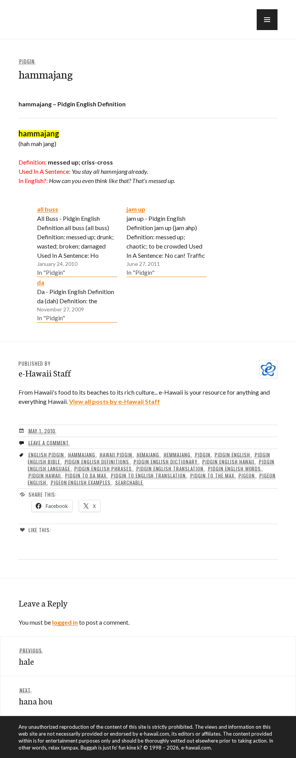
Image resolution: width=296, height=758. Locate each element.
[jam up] (166, 240)
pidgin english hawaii (228, 462)
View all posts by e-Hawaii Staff (114, 401)
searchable (129, 482)
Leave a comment (49, 443)
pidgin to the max (212, 475)
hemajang (148, 455)
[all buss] (77, 240)
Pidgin (27, 61)
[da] (77, 300)
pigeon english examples (81, 482)
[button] (267, 19)
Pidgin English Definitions (97, 462)
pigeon (247, 475)
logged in (65, 622)
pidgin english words (234, 468)
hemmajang (177, 455)
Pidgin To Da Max (85, 475)
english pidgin (46, 455)
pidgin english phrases (102, 468)
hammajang (81, 455)
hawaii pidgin (116, 455)
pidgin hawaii (45, 475)
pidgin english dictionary (166, 462)
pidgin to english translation (148, 475)
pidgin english (232, 455)
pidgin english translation (170, 468)
